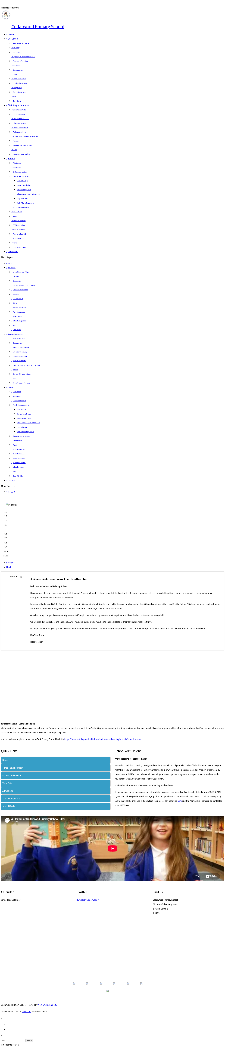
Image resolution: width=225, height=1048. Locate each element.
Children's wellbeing (24, 185)
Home (11, 34)
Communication (19, 114)
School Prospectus (19, 92)
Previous (10, 562)
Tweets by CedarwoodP (88, 899)
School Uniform (18, 238)
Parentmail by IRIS (19, 234)
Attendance (17, 167)
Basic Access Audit (19, 110)
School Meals (17, 212)
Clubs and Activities (20, 172)
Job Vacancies (18, 70)
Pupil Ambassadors (20, 83)
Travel (15, 216)
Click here (26, 1011)
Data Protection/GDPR (21, 119)
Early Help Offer (22, 198)
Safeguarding (17, 88)
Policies (15, 141)
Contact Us (17, 52)
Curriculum (13, 251)
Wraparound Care (19, 221)
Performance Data (19, 132)
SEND (15, 150)
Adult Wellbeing (22, 181)
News (15, 243)
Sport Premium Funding (21, 154)
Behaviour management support (28, 194)
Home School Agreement (22, 207)
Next (8, 567)
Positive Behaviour (19, 79)
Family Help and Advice (21, 176)
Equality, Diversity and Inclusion (24, 57)
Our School (13, 38)
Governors (16, 65)
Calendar (16, 48)
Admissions (17, 163)
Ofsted (15, 74)
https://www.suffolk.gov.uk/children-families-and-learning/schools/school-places (102, 739)
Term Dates (17, 101)
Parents (11, 158)
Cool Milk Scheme (19, 247)
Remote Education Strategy (22, 145)
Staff (14, 96)
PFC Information (19, 225)
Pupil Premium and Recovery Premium (26, 136)
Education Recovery (20, 123)
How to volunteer (19, 229)
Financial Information (20, 61)
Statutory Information (19, 105)
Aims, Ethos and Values (21, 43)
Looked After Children (20, 127)
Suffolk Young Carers (24, 190)
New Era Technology (47, 1004)
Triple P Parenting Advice (25, 203)
